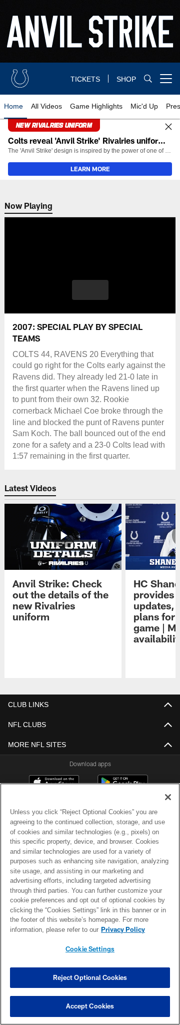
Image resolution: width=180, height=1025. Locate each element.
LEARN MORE (90, 168)
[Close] (168, 127)
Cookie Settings (90, 949)
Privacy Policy (44, 929)
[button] (90, 290)
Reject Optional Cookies (90, 977)
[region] (90, 904)
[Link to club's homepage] (20, 75)
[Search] (148, 79)
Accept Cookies (90, 1006)
